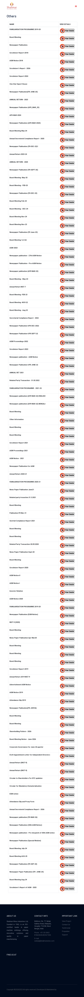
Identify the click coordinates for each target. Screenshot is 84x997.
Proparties (65, 931)
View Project (66, 921)
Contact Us (66, 925)
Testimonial (66, 928)
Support (65, 935)
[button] (75, 6)
